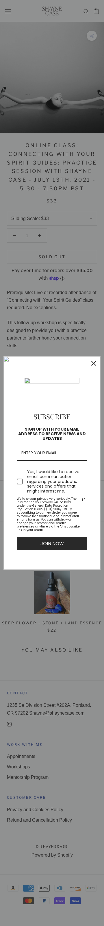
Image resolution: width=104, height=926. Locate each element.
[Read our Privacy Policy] (83, 499)
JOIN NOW (52, 543)
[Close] (94, 363)
